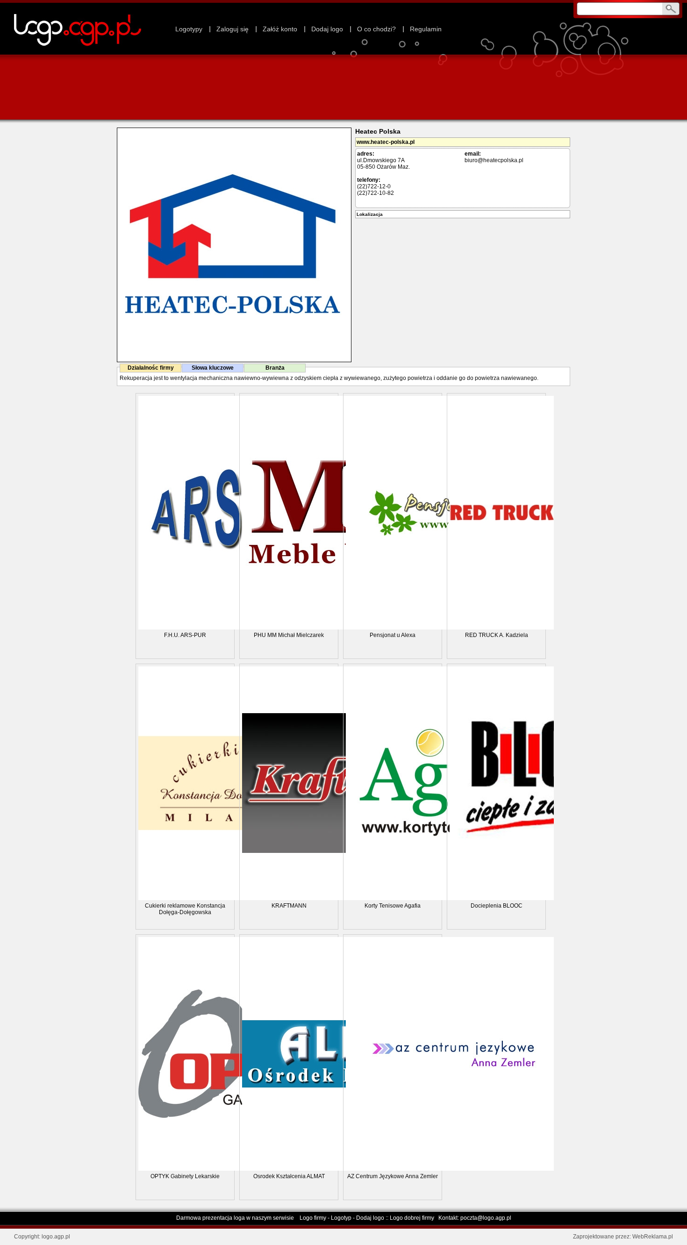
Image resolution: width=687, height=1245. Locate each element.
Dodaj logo (327, 29)
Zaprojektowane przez (601, 1236)
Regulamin (426, 29)
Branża (275, 368)
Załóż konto (280, 29)
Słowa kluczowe (213, 368)
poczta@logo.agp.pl (485, 1218)
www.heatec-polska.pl (386, 142)
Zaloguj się (232, 29)
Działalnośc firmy (151, 368)
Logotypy (188, 29)
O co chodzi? (376, 29)
